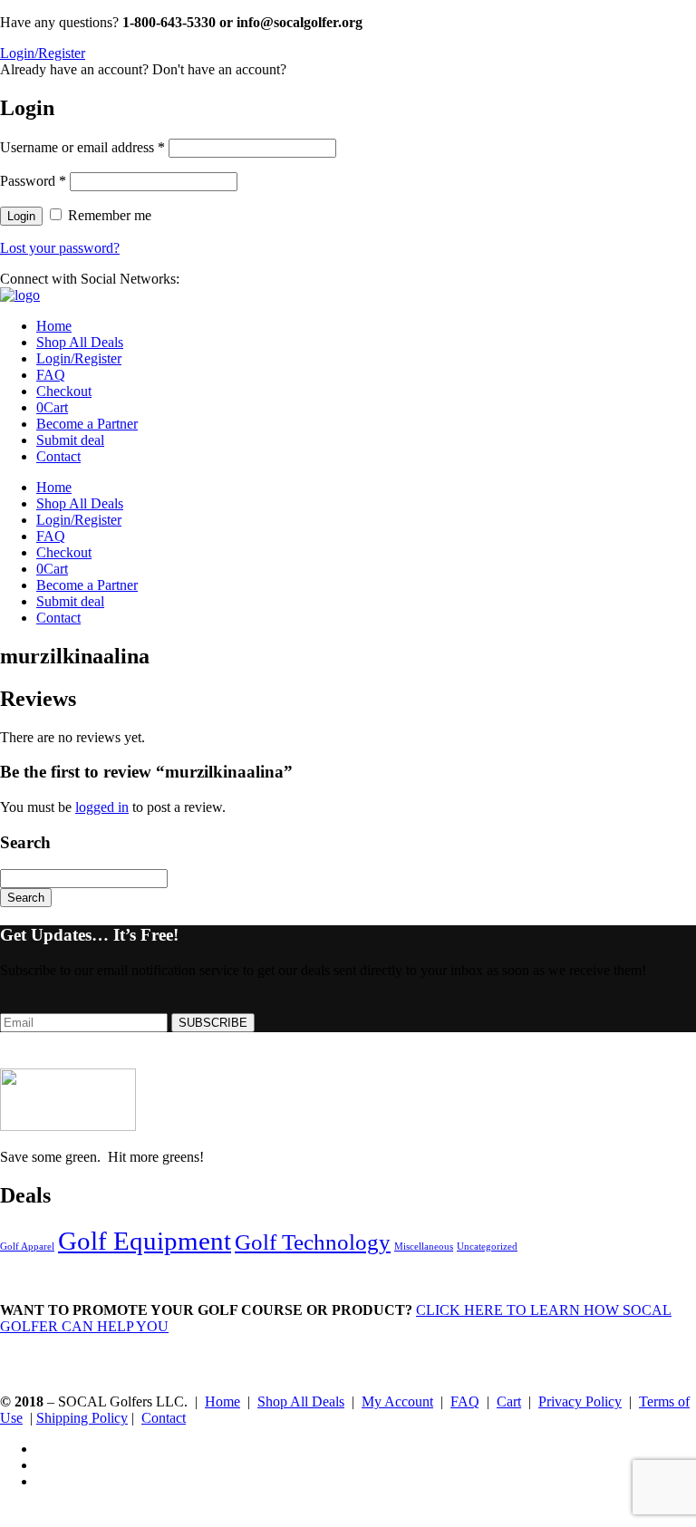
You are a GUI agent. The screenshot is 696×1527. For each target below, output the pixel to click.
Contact (58, 456)
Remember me (109, 215)
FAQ (50, 374)
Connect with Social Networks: (89, 278)
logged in (102, 807)
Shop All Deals (79, 342)
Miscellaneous (423, 1247)
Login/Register (78, 358)
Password (33, 180)
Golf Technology (313, 1242)
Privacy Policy (580, 1401)
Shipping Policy (82, 1418)
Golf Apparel (27, 1247)
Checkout (64, 391)
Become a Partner (87, 423)
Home (54, 325)
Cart (52, 407)
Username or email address (82, 147)
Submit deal (70, 440)
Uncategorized (487, 1247)
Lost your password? (60, 248)
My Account (397, 1401)
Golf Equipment (144, 1240)
